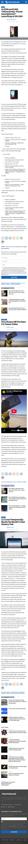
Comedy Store (17, 804)
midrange (17, 284)
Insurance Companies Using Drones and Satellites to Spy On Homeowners (18, 701)
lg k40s (7, 284)
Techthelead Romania (7, 804)
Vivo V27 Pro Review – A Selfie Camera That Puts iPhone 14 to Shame (17, 507)
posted (18, 354)
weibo (24, 482)
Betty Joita (11, 327)
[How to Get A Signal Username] (4, 711)
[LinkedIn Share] (10, 238)
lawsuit (3, 693)
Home (25, 840)
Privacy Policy (5, 840)
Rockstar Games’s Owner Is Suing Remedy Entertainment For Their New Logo (17, 719)
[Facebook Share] (2, 238)
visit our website (12, 271)
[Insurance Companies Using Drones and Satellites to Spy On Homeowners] (4, 702)
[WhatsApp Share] (17, 238)
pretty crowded (21, 43)
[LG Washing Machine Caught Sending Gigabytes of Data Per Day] (4, 302)
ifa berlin (13, 283)
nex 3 (11, 482)
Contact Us (19, 840)
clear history (14, 692)
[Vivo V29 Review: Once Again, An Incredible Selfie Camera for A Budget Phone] (4, 499)
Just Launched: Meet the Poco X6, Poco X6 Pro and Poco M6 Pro (18, 309)
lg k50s (12, 284)
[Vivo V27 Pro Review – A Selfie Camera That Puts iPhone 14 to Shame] (4, 508)
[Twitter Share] (6, 238)
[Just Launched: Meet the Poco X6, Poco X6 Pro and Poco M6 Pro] (4, 310)
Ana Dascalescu (12, 19)
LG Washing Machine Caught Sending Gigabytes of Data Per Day (17, 301)
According (20, 368)
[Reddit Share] (13, 238)
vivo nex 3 (19, 482)
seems (11, 43)
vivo (14, 482)
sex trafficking (16, 693)
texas (22, 693)
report (11, 605)
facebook (21, 692)
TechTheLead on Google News (14, 246)
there (21, 49)
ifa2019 (18, 283)
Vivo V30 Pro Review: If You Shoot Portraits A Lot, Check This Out (16, 292)
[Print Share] (2, 241)
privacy (9, 693)
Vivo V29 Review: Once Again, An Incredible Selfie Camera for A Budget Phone (18, 498)
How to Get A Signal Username (17, 708)
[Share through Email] (21, 238)
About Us (12, 840)
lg (21, 283)
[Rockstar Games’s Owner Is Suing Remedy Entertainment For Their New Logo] (4, 720)
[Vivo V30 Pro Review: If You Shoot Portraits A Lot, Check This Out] (4, 293)
